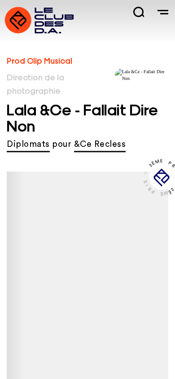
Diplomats (28, 144)
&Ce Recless (100, 144)
